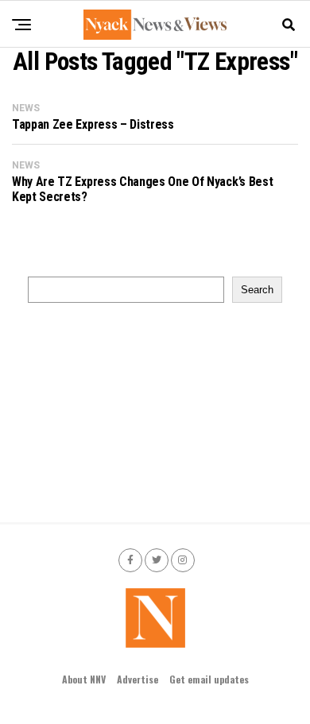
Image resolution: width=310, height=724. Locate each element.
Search (257, 290)
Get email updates (209, 679)
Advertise (137, 679)
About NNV (84, 679)
